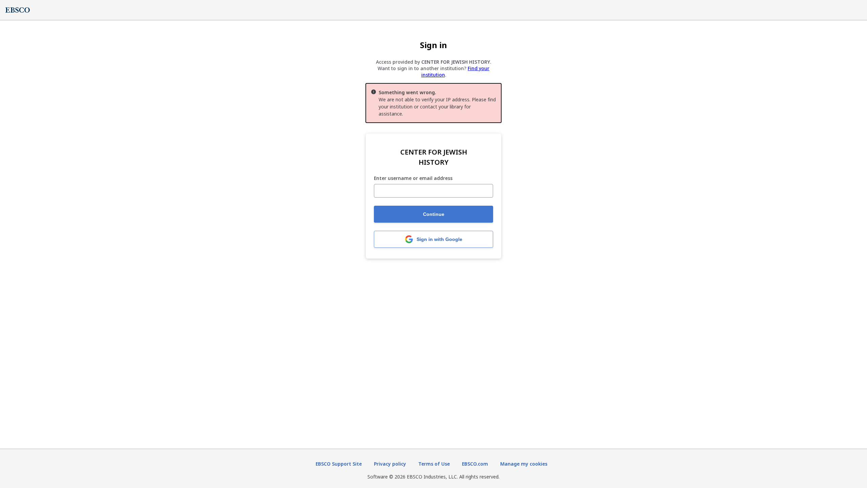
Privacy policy (390, 464)
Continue (433, 214)
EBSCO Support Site (339, 464)
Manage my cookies (523, 464)
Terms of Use (434, 464)
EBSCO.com (475, 464)
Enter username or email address (413, 178)
